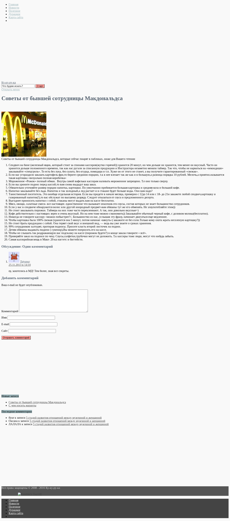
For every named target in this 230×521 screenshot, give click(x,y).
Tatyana (24, 261)
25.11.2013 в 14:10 (20, 264)
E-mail (5, 324)
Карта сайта (16, 17)
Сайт (4, 330)
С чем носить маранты (22, 405)
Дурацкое (14, 14)
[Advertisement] (115, 50)
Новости (14, 7)
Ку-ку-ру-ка (8, 82)
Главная (13, 4)
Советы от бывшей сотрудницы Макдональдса (37, 402)
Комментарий (9, 311)
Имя (4, 317)
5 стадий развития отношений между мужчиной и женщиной (64, 417)
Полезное (14, 10)
